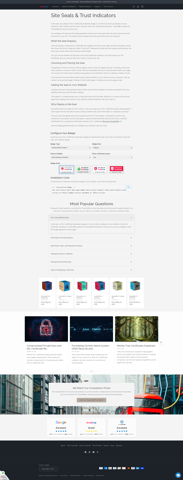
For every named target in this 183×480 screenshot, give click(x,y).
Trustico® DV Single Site (65, 297)
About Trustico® (84, 445)
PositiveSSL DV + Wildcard (81, 297)
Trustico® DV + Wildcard (98, 297)
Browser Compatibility (111, 121)
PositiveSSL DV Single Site (45, 297)
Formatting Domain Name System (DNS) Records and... (90, 347)
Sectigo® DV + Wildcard (133, 297)
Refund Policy (100, 475)
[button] (56, 7)
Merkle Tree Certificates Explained (136, 345)
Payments (119, 445)
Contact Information (88, 475)
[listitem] (91, 223)
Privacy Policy (64, 475)
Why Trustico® (72, 445)
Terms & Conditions (75, 475)
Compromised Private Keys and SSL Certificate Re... (44, 347)
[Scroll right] (161, 342)
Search (63, 445)
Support (106, 445)
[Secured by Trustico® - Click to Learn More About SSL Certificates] (5, 475)
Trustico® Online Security (50, 475)
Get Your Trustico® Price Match (91, 400)
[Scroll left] (22, 342)
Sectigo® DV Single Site (118, 297)
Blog (112, 445)
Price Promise (97, 445)
